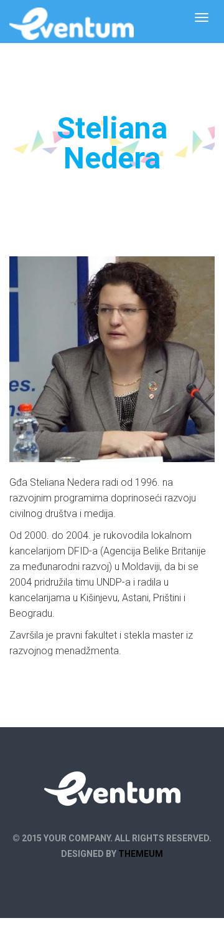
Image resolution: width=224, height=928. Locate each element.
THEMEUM (140, 854)
